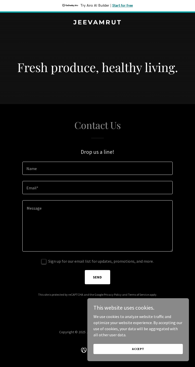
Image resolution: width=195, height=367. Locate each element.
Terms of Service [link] (138, 294)
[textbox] (97, 168)
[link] (97, 22)
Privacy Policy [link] (113, 294)
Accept (138, 349)
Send (97, 277)
